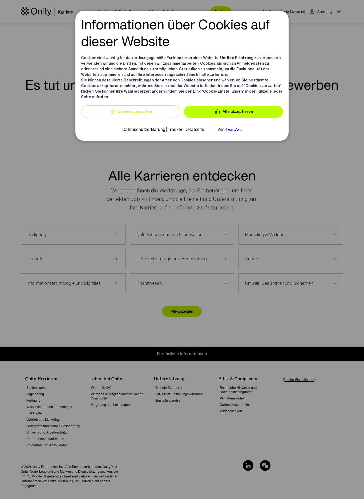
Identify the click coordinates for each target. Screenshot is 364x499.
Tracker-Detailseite (186, 129)
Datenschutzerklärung (143, 129)
